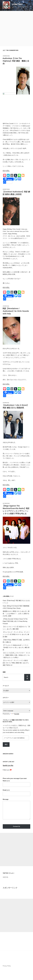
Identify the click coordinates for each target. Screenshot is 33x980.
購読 (6, 744)
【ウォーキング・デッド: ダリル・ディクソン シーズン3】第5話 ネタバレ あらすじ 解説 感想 (16, 634)
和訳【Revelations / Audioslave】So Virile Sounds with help (16, 311)
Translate (16, 714)
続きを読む (6, 170)
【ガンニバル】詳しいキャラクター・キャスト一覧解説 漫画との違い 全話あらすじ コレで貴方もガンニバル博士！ (16, 655)
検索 (4, 672)
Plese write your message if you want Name (15, 779)
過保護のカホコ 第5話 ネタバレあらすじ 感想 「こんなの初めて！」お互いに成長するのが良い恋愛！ (16, 613)
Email (6, 790)
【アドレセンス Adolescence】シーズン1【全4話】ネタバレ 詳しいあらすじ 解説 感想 (16, 647)
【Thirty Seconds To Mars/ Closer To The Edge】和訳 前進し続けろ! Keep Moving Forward (15, 621)
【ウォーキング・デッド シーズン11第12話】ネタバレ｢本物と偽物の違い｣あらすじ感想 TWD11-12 (16, 663)
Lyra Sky (17, 4)
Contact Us (16, 826)
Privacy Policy (7, 966)
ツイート (5, 877)
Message (5, 799)
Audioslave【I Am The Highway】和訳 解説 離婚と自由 (16, 61)
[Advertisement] (16, 28)
